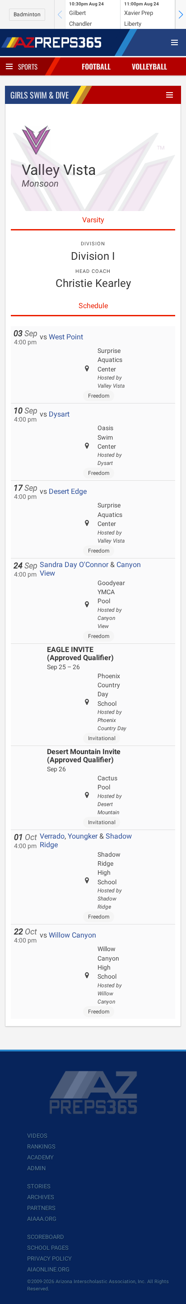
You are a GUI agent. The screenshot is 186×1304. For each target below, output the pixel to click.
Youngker (83, 836)
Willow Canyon (72, 935)
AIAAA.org (41, 1218)
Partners (41, 1208)
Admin (36, 1168)
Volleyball (149, 66)
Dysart (59, 414)
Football (96, 66)
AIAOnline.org (48, 1269)
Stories (39, 1186)
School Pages (48, 1247)
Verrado (52, 836)
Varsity (93, 220)
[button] (180, 14)
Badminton (27, 14)
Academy (40, 1157)
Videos (37, 1135)
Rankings (41, 1146)
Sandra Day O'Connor (74, 564)
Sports (27, 66)
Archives (40, 1197)
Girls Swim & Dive (39, 95)
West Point (66, 337)
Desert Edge (68, 491)
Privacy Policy (49, 1258)
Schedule (93, 305)
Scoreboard (45, 1237)
